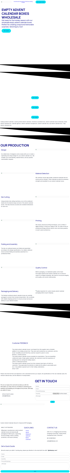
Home (15, 1)
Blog (32, 1)
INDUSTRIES (25, 1)
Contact (23, 2)
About (17, 1)
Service (29, 1)
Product (20, 1)
